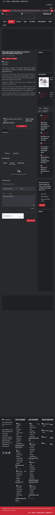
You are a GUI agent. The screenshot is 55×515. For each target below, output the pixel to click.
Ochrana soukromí (15, 1)
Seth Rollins (14, 58)
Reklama (8, 1)
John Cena (8, 58)
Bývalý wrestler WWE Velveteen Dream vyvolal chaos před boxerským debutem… (45, 126)
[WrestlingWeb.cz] (6, 14)
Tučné (4, 194)
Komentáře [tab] (45, 111)
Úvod (4, 21)
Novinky (11, 21)
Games (50, 21)
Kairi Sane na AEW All (33, 458)
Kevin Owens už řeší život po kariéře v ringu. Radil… (45, 138)
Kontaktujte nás (24, 1)
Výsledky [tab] (45, 108)
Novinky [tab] (40, 108)
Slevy (51, 444)
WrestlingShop (42, 21)
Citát (11, 194)
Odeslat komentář (30, 220)
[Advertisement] (28, 39)
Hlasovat (42, 205)
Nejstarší (5, 163)
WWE (4, 58)
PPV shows (32, 21)
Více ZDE (22, 126)
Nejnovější (12, 163)
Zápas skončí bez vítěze (45, 200)
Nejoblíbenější (20, 163)
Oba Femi (43, 194)
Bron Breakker (44, 196)
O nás (4, 1)
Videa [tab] (40, 111)
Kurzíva (7, 194)
